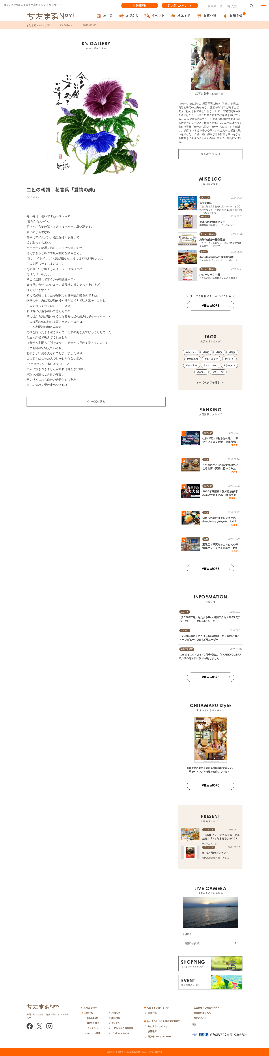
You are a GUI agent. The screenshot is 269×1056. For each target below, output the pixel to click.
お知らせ (115, 1012)
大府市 (234, 471)
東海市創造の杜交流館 (212, 239)
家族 (229, 858)
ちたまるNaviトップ (38, 25)
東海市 (234, 445)
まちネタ (213, 843)
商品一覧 (152, 1012)
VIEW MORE (210, 306)
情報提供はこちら (202, 1012)
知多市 (234, 524)
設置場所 (152, 1031)
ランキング (92, 1028)
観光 (220, 352)
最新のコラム (209, 154)
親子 (220, 858)
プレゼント (116, 1023)
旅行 (207, 352)
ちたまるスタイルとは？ (160, 1026)
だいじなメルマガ (120, 1033)
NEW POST (93, 1023)
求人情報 (115, 1017)
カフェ (202, 371)
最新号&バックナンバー (159, 1036)
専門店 (205, 858)
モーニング (212, 358)
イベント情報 (93, 1033)
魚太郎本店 (205, 203)
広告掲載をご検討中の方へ (207, 1007)
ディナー (192, 365)
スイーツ (219, 371)
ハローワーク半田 (209, 274)
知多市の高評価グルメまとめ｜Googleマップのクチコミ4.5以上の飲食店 (220, 521)
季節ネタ (193, 358)
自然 (233, 352)
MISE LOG (92, 1017)
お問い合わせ (200, 1017)
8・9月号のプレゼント (215, 852)
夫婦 (225, 858)
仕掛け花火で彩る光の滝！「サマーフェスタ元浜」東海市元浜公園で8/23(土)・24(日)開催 (220, 442)
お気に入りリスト (181, 5)
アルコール (211, 365)
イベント (192, 352)
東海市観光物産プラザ (212, 221)
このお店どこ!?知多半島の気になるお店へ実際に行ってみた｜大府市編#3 (220, 468)
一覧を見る (98, 401)
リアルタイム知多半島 (122, 1028)
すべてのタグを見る (208, 382)
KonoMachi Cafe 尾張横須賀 (216, 257)
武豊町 (234, 551)
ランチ (230, 358)
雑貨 (211, 858)
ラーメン (230, 365)
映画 (215, 858)
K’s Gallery (66, 25)
